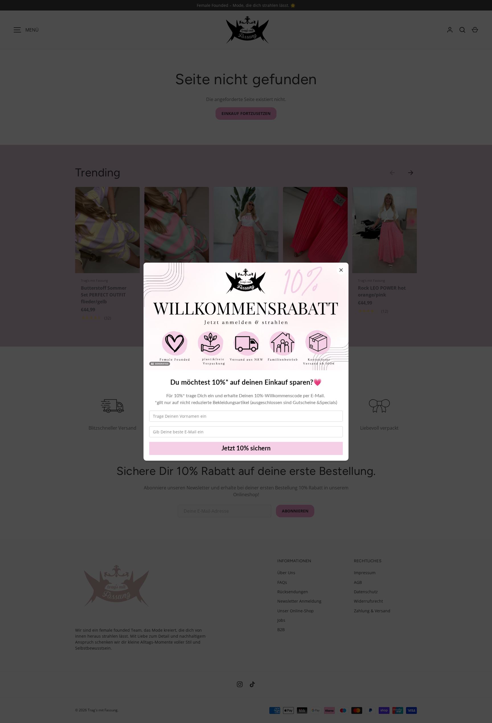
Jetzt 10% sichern (246, 448)
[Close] (341, 270)
